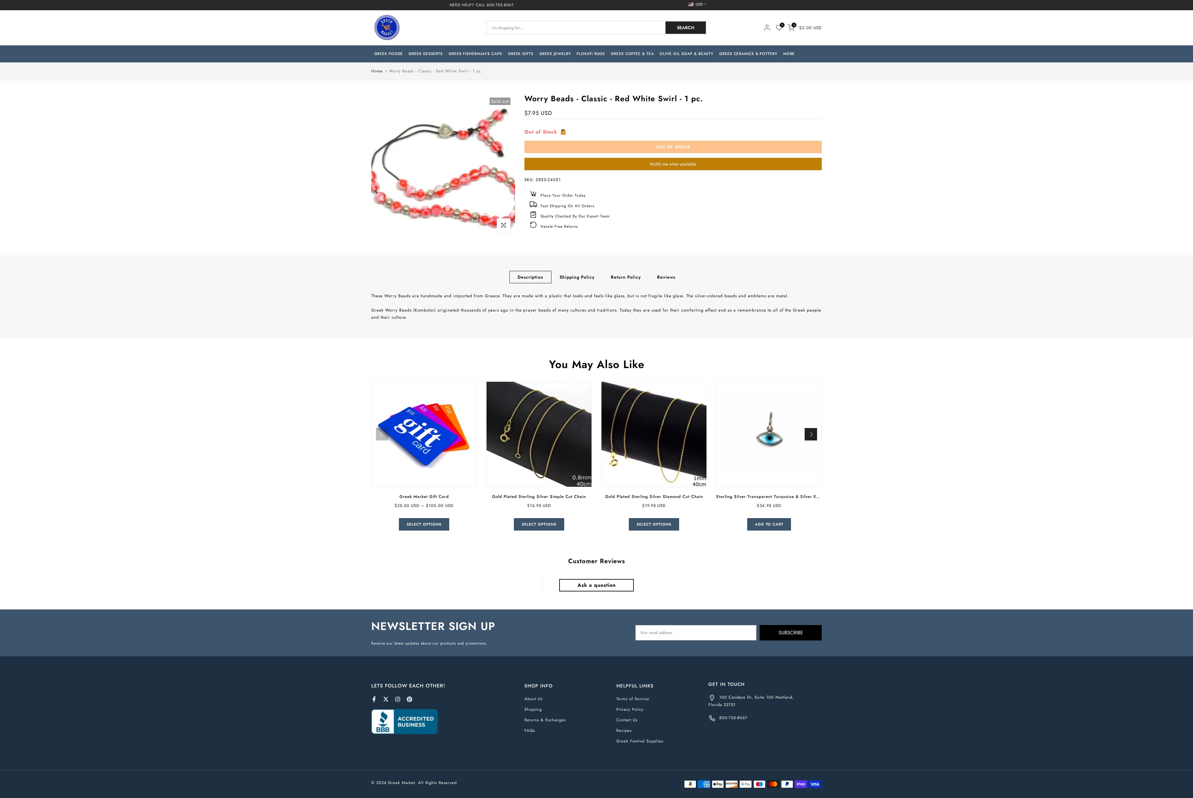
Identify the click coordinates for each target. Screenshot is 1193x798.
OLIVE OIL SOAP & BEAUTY (686, 54)
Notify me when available (673, 164)
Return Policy (626, 277)
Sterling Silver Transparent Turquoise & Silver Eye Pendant (777, 496)
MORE (789, 54)
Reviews (666, 277)
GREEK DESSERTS (426, 54)
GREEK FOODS (388, 54)
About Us (533, 699)
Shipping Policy (577, 277)
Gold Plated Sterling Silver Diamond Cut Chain (654, 496)
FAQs (529, 730)
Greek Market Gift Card (424, 496)
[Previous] (382, 434)
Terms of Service (632, 699)
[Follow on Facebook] (374, 699)
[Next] (811, 434)
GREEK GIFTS (520, 54)
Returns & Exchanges (545, 720)
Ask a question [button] (597, 585)
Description (530, 277)
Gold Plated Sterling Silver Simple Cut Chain (539, 496)
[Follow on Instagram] (397, 699)
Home (377, 71)
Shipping (533, 709)
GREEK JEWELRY (555, 54)
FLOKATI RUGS (591, 54)
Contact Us (627, 720)
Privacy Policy (630, 709)
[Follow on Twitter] (386, 699)
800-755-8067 (500, 5)
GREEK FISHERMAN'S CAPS (475, 54)
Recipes (624, 730)
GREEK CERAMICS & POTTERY (748, 54)
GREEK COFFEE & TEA (632, 54)
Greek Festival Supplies (639, 741)
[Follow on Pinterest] (409, 699)
